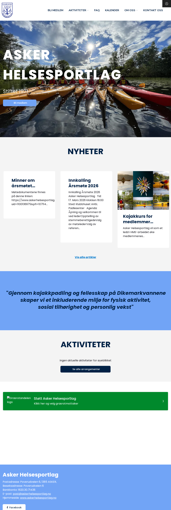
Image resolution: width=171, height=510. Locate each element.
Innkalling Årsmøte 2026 (83, 183)
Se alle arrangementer (86, 369)
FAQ (97, 10)
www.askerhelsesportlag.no (38, 498)
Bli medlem (55, 10)
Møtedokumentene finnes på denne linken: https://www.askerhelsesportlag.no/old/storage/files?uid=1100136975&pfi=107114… (47, 198)
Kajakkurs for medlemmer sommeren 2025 (140, 221)
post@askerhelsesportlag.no (32, 494)
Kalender (112, 10)
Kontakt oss (153, 10)
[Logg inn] (167, 4)
